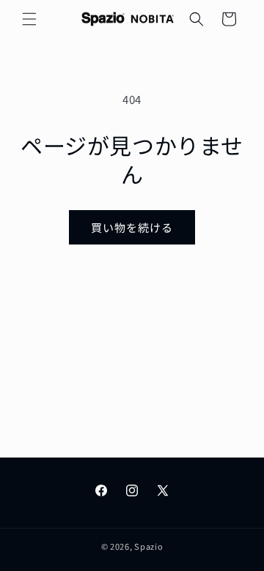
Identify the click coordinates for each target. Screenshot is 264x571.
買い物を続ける (132, 227)
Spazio (148, 546)
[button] (29, 19)
